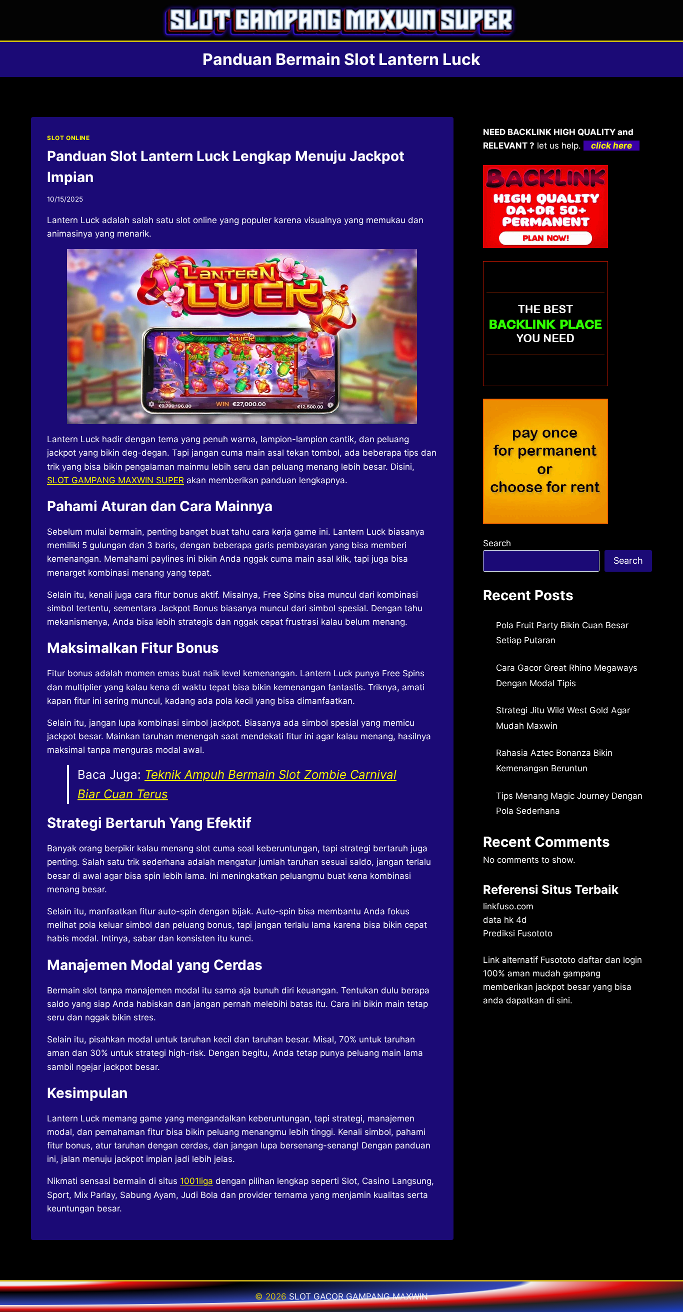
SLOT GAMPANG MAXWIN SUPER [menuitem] (115, 480)
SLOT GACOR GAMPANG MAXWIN (358, 1296)
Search (497, 543)
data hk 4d (505, 920)
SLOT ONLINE (68, 138)
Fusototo (558, 960)
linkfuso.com (508, 906)
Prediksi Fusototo (517, 933)
